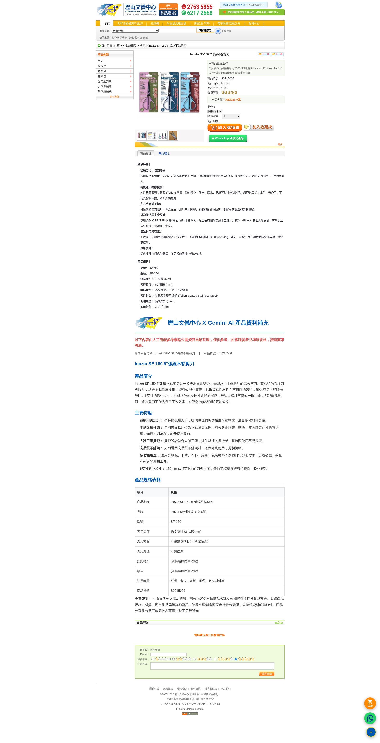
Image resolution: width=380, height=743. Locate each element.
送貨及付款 (211, 688)
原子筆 (123, 37)
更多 (280, 144)
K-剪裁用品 (130, 45)
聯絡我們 (226, 688)
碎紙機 (155, 23)
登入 (250, 4)
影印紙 (115, 37)
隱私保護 (154, 688)
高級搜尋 (226, 31)
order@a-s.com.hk (194, 709)
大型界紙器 (105, 86)
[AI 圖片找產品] (218, 31)
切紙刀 (102, 71)
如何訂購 (195, 688)
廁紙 (145, 37)
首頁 (107, 23)
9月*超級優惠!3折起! (130, 23)
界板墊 (102, 66)
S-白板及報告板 (176, 23)
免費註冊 (259, 4)
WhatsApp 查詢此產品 (229, 138)
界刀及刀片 (105, 81)
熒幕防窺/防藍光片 (229, 23)
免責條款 (168, 688)
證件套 (138, 37)
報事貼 (131, 37)
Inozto (225, 83)
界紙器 (102, 76)
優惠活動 (182, 688)
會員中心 (253, 23)
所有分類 (114, 96)
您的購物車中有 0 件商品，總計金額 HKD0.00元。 (254, 12)
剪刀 (142, 45)
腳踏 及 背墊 (202, 23)
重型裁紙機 (105, 91)
